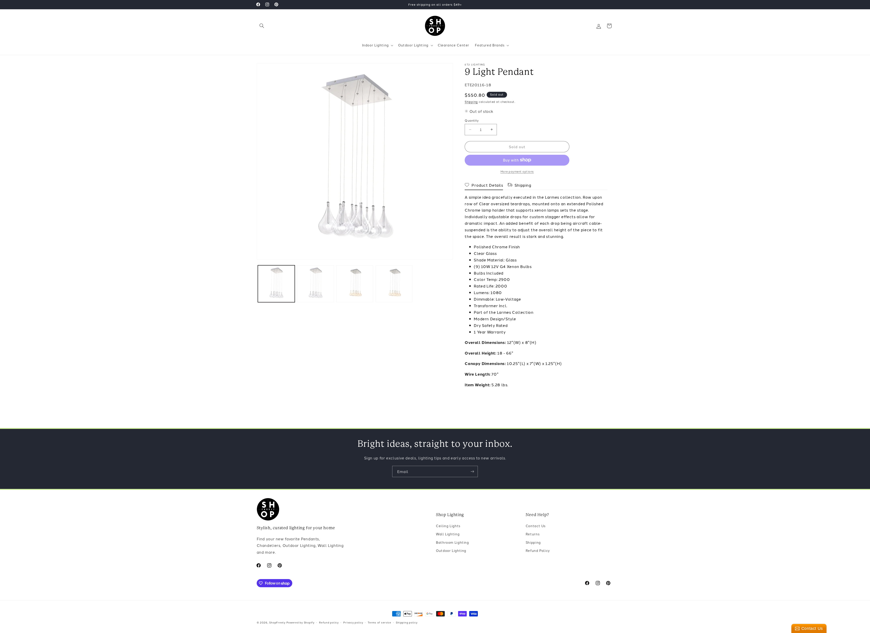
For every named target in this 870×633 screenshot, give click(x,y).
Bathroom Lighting (452, 542)
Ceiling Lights (448, 525)
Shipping (471, 102)
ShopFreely (277, 622)
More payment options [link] (517, 171)
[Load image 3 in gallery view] (354, 283)
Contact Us (536, 525)
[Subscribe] (472, 471)
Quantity (472, 120)
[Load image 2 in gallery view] (315, 283)
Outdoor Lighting (451, 550)
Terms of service (379, 622)
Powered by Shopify (300, 622)
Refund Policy (538, 550)
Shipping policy (406, 622)
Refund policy (329, 622)
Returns (532, 534)
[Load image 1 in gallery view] (276, 283)
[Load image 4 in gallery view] (394, 283)
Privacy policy (353, 622)
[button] (262, 26)
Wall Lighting (447, 534)
